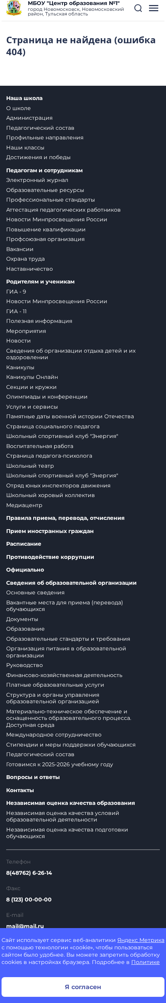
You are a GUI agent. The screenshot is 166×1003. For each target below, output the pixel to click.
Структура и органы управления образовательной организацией (52, 698)
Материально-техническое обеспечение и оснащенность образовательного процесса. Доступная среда (68, 718)
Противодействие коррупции (50, 557)
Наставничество (29, 268)
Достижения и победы (38, 157)
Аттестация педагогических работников (63, 209)
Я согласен (83, 987)
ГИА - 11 (16, 311)
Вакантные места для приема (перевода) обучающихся (64, 606)
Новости (18, 340)
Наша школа (24, 98)
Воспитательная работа (39, 446)
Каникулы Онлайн (32, 376)
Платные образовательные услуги (55, 684)
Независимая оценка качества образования (70, 803)
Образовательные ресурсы (45, 190)
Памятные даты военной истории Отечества (70, 416)
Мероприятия (26, 331)
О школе (18, 108)
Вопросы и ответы (33, 777)
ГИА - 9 (16, 291)
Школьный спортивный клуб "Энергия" (62, 436)
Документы (22, 619)
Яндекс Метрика (140, 940)
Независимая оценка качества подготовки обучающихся (67, 833)
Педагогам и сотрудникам (44, 170)
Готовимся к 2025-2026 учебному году (59, 764)
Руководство (24, 665)
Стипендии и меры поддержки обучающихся (71, 744)
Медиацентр (24, 505)
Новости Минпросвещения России (56, 219)
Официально (25, 570)
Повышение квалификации (46, 229)
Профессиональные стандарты (50, 199)
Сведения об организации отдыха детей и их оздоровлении (71, 354)
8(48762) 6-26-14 (29, 872)
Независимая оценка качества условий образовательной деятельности (62, 816)
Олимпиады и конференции (47, 396)
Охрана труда (25, 258)
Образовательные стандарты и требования (68, 638)
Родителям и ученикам (40, 281)
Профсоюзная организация (45, 239)
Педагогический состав (40, 127)
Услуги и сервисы (32, 406)
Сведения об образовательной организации (71, 583)
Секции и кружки (31, 387)
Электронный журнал (37, 180)
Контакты (20, 790)
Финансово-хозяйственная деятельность (64, 675)
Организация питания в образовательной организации (66, 652)
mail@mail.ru (25, 926)
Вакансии (20, 249)
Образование (25, 628)
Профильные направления (44, 137)
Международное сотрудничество (54, 734)
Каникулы (20, 367)
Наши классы (25, 147)
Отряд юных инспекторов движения (58, 485)
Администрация (29, 117)
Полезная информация (39, 320)
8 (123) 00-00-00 (29, 899)
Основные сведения (35, 592)
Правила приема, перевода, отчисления (65, 518)
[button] (138, 8)
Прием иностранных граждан (50, 531)
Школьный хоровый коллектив (50, 495)
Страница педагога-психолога (49, 455)
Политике (145, 962)
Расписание (23, 544)
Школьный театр (30, 465)
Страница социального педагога (53, 426)
